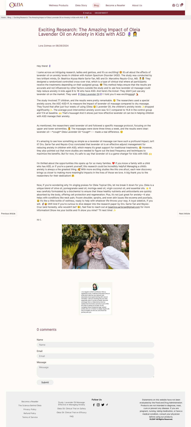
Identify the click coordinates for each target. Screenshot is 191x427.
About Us (137, 5)
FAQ (71, 416)
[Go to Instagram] (98, 405)
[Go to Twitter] (103, 405)
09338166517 (101, 13)
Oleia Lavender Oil (90, 94)
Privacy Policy (29, 409)
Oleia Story (81, 5)
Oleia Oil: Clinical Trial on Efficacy (72, 412)
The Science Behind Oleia (29, 405)
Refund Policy (30, 413)
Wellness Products (58, 5)
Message (41, 362)
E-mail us (87, 13)
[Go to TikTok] (107, 405)
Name (40, 339)
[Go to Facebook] (93, 405)
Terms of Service (30, 417)
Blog (96, 5)
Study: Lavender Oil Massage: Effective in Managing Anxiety (71, 403)
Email (40, 351)
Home (3, 17)
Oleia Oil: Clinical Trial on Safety (71, 408)
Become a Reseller (115, 5)
